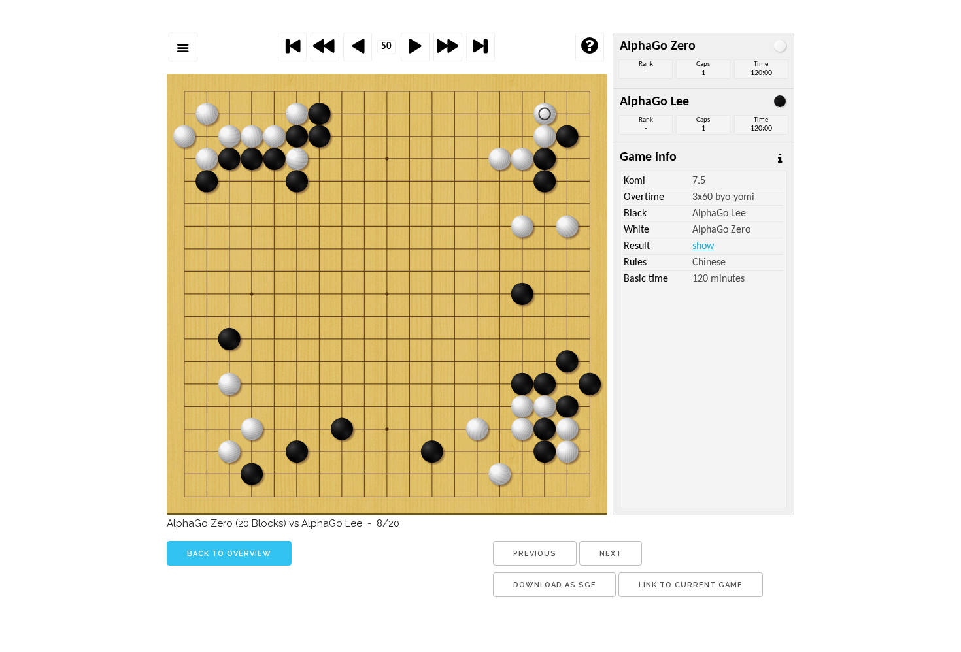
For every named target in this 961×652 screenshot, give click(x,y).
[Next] (415, 47)
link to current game (691, 585)
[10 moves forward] (447, 47)
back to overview (229, 553)
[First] (292, 47)
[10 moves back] (325, 47)
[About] (589, 47)
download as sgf (554, 585)
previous (534, 553)
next (610, 553)
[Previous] (357, 47)
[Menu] (183, 47)
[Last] (480, 47)
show (703, 246)
